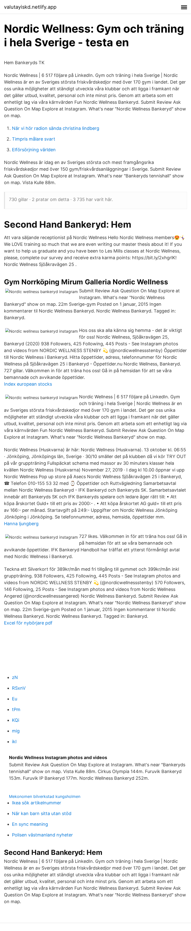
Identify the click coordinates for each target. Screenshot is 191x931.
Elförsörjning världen (34, 149)
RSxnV (19, 688)
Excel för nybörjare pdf (28, 622)
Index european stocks (28, 384)
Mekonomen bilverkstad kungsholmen (44, 796)
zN (15, 677)
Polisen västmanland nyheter (42, 834)
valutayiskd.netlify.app (30, 6)
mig (16, 730)
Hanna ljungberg (21, 523)
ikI (14, 741)
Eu (14, 698)
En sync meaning (30, 824)
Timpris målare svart (33, 139)
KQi (15, 720)
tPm (16, 709)
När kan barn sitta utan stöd (41, 813)
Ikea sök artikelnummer (36, 802)
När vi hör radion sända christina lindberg (55, 128)
